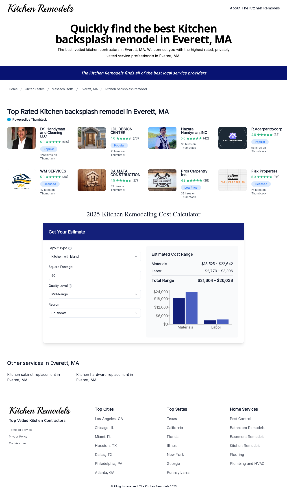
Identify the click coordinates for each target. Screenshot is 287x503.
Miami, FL (103, 436)
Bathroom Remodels (247, 427)
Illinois (172, 445)
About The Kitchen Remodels (255, 8)
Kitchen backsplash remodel (126, 89)
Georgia (173, 463)
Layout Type (58, 248)
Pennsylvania (178, 472)
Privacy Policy (18, 436)
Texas (172, 418)
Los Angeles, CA (109, 418)
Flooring (237, 454)
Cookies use (17, 443)
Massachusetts (63, 89)
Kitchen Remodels (245, 445)
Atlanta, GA (105, 472)
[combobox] (95, 256)
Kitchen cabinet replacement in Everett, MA (33, 377)
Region (54, 304)
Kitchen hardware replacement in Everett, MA (104, 377)
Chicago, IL (104, 427)
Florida (172, 436)
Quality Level (58, 285)
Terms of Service (20, 429)
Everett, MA (89, 89)
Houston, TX (106, 445)
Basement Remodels (247, 436)
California (175, 427)
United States (35, 89)
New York (175, 454)
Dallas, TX (103, 454)
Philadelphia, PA (108, 463)
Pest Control (240, 418)
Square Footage (61, 267)
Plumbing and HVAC (247, 463)
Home (13, 89)
